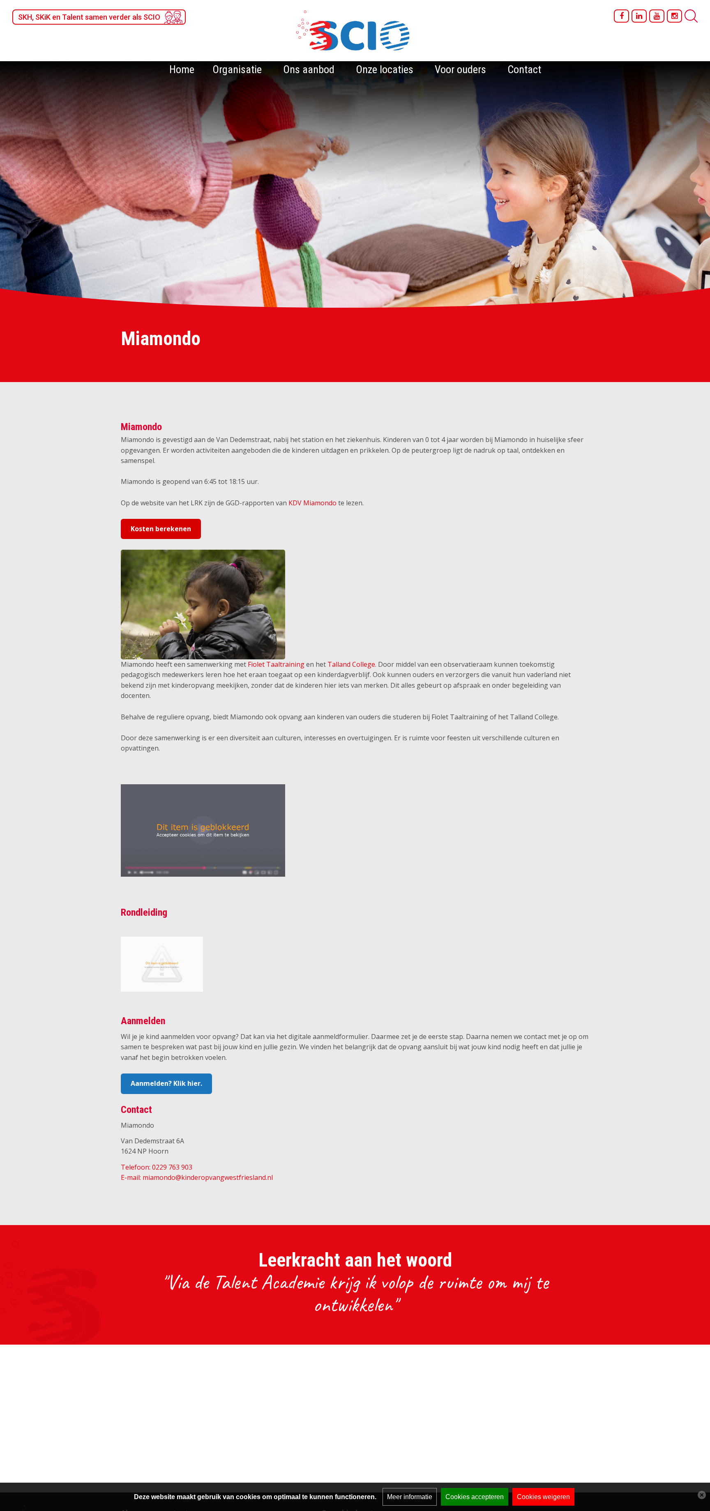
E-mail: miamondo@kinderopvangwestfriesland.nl (197, 1177)
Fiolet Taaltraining (276, 664)
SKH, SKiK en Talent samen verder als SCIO (89, 17)
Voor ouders (460, 69)
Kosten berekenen (161, 528)
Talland (338, 664)
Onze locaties (384, 69)
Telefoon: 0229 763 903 (156, 1167)
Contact (524, 69)
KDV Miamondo (312, 502)
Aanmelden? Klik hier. (166, 1083)
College (362, 664)
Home (181, 69)
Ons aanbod (308, 69)
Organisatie (237, 69)
